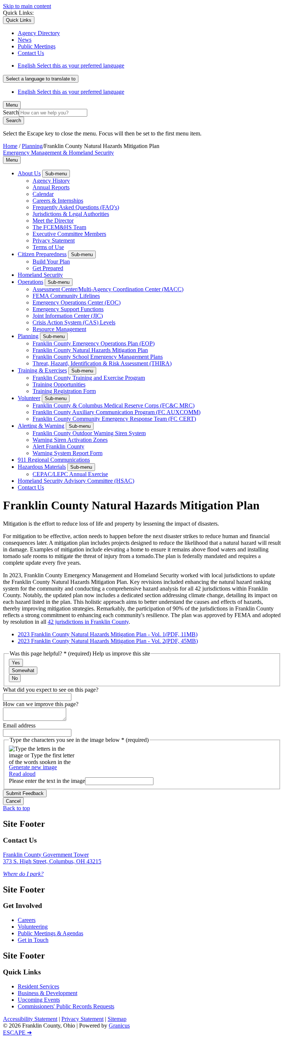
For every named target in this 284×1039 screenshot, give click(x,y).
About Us (29, 173)
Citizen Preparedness (42, 254)
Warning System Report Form (67, 453)
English (71, 65)
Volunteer (29, 398)
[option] (149, 65)
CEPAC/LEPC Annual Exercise (70, 474)
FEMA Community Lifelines (66, 296)
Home (10, 146)
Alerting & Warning (41, 426)
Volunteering (33, 926)
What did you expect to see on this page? (50, 690)
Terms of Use (48, 247)
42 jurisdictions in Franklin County (88, 622)
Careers (27, 920)
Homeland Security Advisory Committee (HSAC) (76, 481)
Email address (19, 725)
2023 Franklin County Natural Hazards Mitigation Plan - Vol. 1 (107, 634)
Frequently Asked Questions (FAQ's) (76, 207)
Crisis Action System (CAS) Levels (74, 322)
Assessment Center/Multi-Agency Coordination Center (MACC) (108, 289)
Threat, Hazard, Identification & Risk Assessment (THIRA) (102, 363)
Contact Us (31, 487)
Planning (32, 146)
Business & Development (47, 993)
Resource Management (59, 329)
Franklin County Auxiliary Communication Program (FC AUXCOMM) (116, 412)
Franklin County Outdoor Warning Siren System (89, 433)
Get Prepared (48, 268)
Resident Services (38, 986)
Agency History (51, 181)
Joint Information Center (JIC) (68, 316)
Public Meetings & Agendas (50, 933)
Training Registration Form (64, 391)
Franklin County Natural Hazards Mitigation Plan (90, 350)
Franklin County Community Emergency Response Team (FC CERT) (114, 419)
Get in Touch (33, 940)
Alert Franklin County (58, 446)
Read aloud (22, 774)
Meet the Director (53, 220)
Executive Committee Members (69, 234)
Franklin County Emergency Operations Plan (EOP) (94, 343)
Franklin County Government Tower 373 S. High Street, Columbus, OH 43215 (52, 858)
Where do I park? (23, 874)
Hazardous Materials (42, 467)
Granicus (119, 1025)
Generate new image (33, 767)
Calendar (43, 194)
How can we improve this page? (40, 704)
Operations (30, 282)
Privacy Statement (54, 240)
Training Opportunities (59, 384)
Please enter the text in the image (47, 781)
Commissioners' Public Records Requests (66, 1006)
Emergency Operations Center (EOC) (77, 302)
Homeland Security (40, 275)
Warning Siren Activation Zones (70, 440)
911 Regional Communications (54, 460)
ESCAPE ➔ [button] (17, 1032)
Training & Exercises (42, 370)
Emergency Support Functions (68, 309)
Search (11, 112)
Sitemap (117, 1019)
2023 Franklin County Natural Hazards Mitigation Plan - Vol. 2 (108, 641)
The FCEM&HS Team (59, 227)
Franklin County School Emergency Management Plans (98, 357)
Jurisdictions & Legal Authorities (71, 214)
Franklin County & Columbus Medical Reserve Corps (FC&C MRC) (114, 405)
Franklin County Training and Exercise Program (89, 378)
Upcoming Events (39, 1000)
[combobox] (40, 79)
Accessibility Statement (30, 1019)
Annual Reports (51, 187)
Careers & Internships (58, 200)
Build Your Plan (51, 261)
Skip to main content (27, 6)
